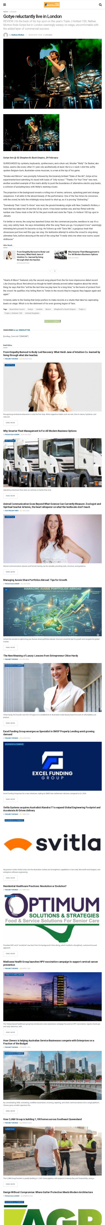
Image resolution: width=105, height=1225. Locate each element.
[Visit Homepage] (51, 4)
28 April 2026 (25, 968)
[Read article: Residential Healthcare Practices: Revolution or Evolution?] (52, 918)
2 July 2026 (26, 584)
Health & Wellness (14, 975)
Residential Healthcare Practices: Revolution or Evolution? (34, 886)
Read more (12, 422)
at (6, 590)
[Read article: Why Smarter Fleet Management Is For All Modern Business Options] (61, 255)
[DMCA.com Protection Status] (52, 321)
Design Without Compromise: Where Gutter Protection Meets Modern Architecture (48, 1192)
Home (5, 12)
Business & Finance (14, 665)
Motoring (10, 441)
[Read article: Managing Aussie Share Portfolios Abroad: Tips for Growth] (52, 611)
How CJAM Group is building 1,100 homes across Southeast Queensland (42, 1119)
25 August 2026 (23, 263)
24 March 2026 (26, 1123)
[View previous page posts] (50, 271)
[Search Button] (100, 5)
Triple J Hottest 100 (13, 313)
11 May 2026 (25, 814)
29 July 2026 (73, 257)
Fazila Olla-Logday (12, 434)
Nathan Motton (17, 35)
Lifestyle (13, 12)
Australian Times (12, 510)
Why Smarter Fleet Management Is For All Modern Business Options (39, 430)
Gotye (30, 309)
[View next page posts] (55, 271)
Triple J (82, 309)
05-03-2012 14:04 (35, 35)
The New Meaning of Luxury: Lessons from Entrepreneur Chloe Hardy (40, 655)
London (39, 309)
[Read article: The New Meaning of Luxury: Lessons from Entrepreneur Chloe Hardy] (52, 687)
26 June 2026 (25, 738)
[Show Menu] (4, 5)
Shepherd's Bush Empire (65, 309)
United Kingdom (32, 313)
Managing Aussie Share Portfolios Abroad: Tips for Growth (35, 580)
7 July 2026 (25, 510)
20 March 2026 (27, 1196)
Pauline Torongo (11, 359)
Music (48, 309)
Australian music (17, 309)
